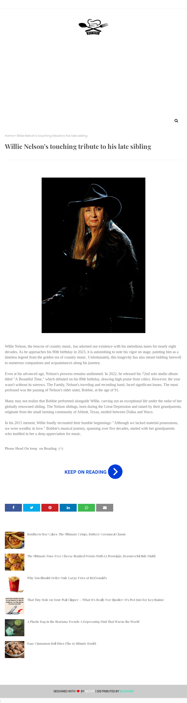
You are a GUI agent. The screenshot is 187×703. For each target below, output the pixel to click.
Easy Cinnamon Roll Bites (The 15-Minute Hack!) (61, 643)
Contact (12, 5)
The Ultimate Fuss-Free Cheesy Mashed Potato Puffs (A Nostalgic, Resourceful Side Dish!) (91, 556)
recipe (90, 691)
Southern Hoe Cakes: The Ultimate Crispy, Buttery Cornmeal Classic (76, 534)
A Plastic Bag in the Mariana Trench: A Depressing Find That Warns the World (83, 621)
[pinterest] (180, 5)
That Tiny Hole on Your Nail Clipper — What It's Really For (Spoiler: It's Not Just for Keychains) (95, 600)
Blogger (127, 691)
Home (9, 136)
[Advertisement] (93, 81)
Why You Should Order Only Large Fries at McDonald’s (67, 578)
